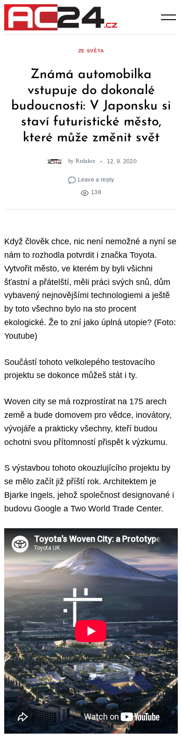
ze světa (91, 50)
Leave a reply (96, 179)
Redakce (85, 161)
